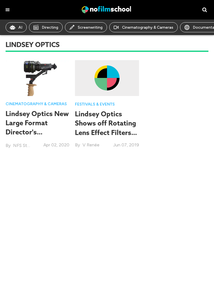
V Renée (90, 145)
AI (20, 27)
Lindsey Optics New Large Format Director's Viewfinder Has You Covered (37, 132)
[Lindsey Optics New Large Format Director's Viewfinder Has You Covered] (37, 77)
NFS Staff (23, 145)
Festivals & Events (95, 104)
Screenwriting (90, 27)
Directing (50, 27)
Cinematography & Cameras (147, 27)
